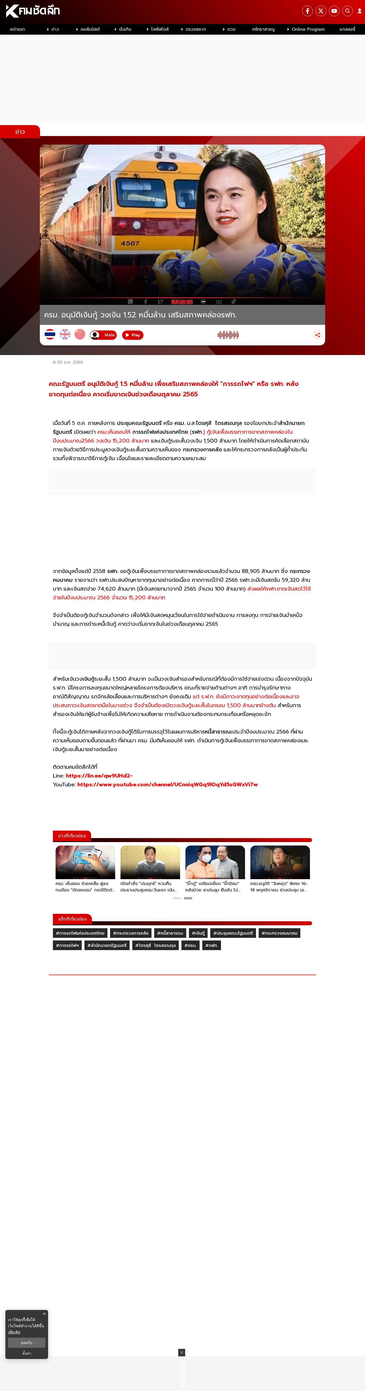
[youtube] (334, 11)
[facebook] (307, 11)
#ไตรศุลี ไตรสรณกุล (155, 945)
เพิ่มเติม (14, 1331)
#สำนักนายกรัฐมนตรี (107, 945)
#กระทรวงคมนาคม (279, 933)
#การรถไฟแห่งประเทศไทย (80, 933)
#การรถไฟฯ (67, 945)
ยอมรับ (26, 1343)
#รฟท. (211, 945)
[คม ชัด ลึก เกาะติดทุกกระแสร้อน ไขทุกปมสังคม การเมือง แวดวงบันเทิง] (182, 12)
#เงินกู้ (198, 933)
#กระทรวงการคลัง (131, 933)
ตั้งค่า (26, 1353)
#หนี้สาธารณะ (170, 933)
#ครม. (190, 945)
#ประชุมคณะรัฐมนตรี (233, 933)
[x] (321, 11)
